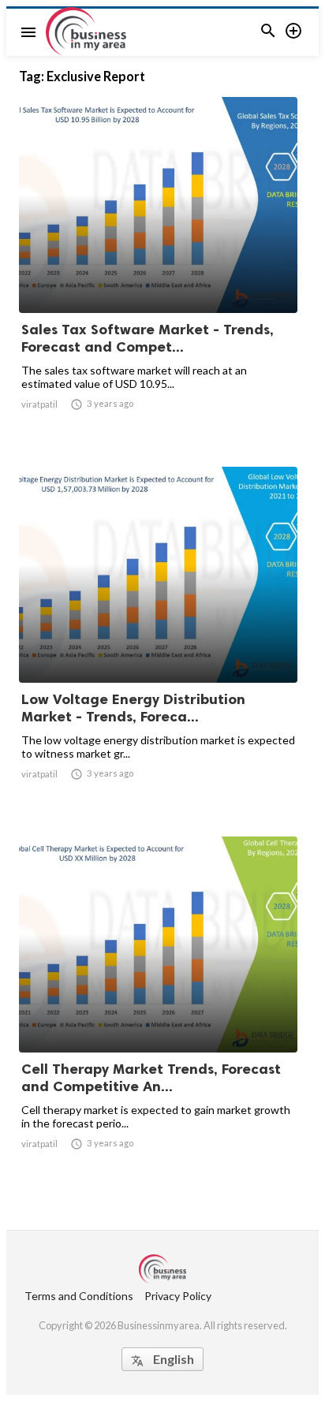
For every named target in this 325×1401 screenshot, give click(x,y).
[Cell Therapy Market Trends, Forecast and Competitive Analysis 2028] (158, 1012)
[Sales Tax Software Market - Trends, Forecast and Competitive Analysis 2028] (158, 272)
